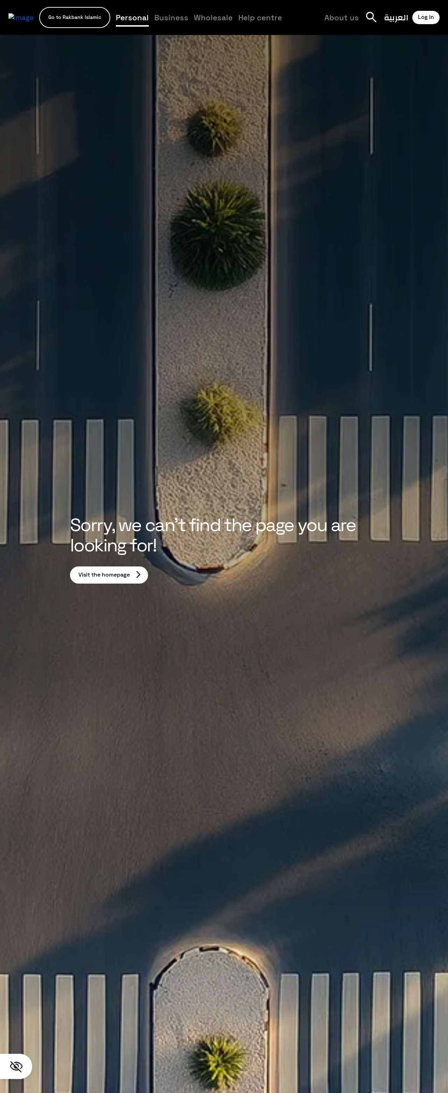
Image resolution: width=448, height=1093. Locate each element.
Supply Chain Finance (293, 22)
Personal (132, 17)
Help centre (260, 17)
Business (171, 17)
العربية (396, 17)
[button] (74, 17)
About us (341, 17)
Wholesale (213, 17)
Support (189, 22)
